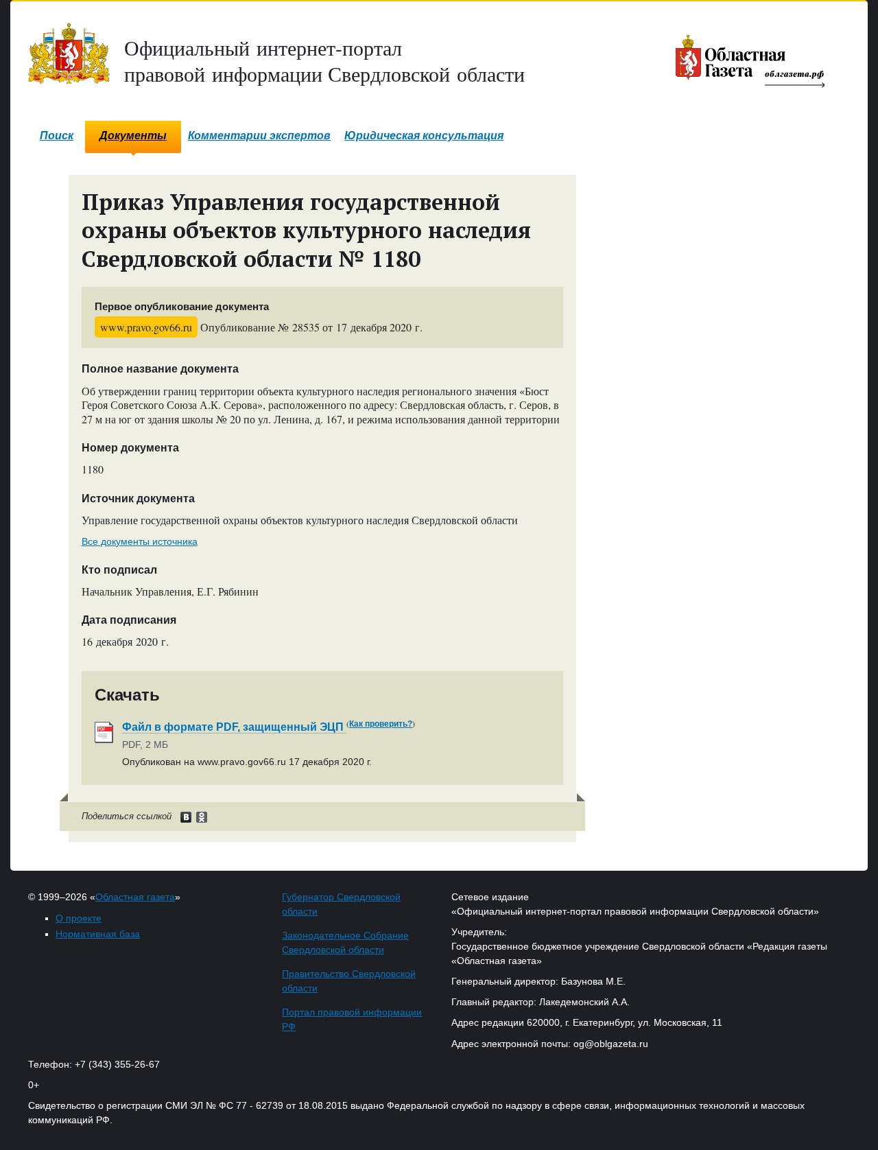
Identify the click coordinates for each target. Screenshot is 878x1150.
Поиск (56, 135)
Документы (133, 135)
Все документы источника (140, 541)
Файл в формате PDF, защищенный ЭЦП (234, 727)
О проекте (79, 918)
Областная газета (135, 896)
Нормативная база (98, 933)
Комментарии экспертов (259, 135)
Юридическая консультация (423, 135)
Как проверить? (380, 724)
